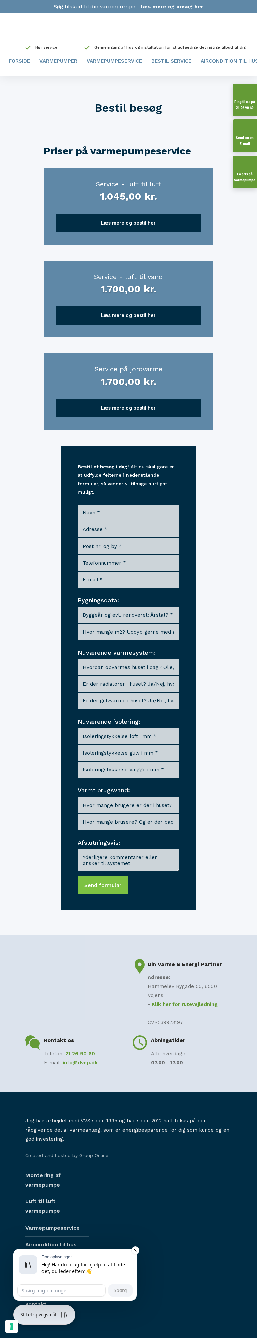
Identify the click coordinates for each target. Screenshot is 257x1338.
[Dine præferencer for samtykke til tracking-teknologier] (11, 1326)
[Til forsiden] (128, 31)
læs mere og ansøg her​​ (172, 6)
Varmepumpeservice (114, 61)
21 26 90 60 (80, 1054)
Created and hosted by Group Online (66, 1155)
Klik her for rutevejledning (185, 1004)
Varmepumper (58, 61)
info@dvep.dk (80, 1063)
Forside (19, 61)
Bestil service (171, 61)
